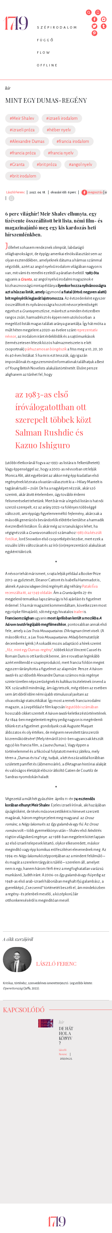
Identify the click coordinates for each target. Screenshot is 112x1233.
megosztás (95, 192)
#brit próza (47, 164)
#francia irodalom (73, 141)
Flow (44, 53)
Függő (45, 40)
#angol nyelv (80, 164)
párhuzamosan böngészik (46, 349)
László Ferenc (15, 192)
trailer (78, 612)
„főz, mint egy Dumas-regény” (29, 650)
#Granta (17, 164)
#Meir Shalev (22, 118)
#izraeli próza (22, 130)
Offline (47, 65)
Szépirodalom (57, 27)
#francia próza (23, 153)
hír (7, 88)
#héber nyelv (59, 130)
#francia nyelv (61, 153)
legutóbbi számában (81, 707)
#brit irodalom (23, 176)
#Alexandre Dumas (27, 141)
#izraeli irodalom (62, 118)
